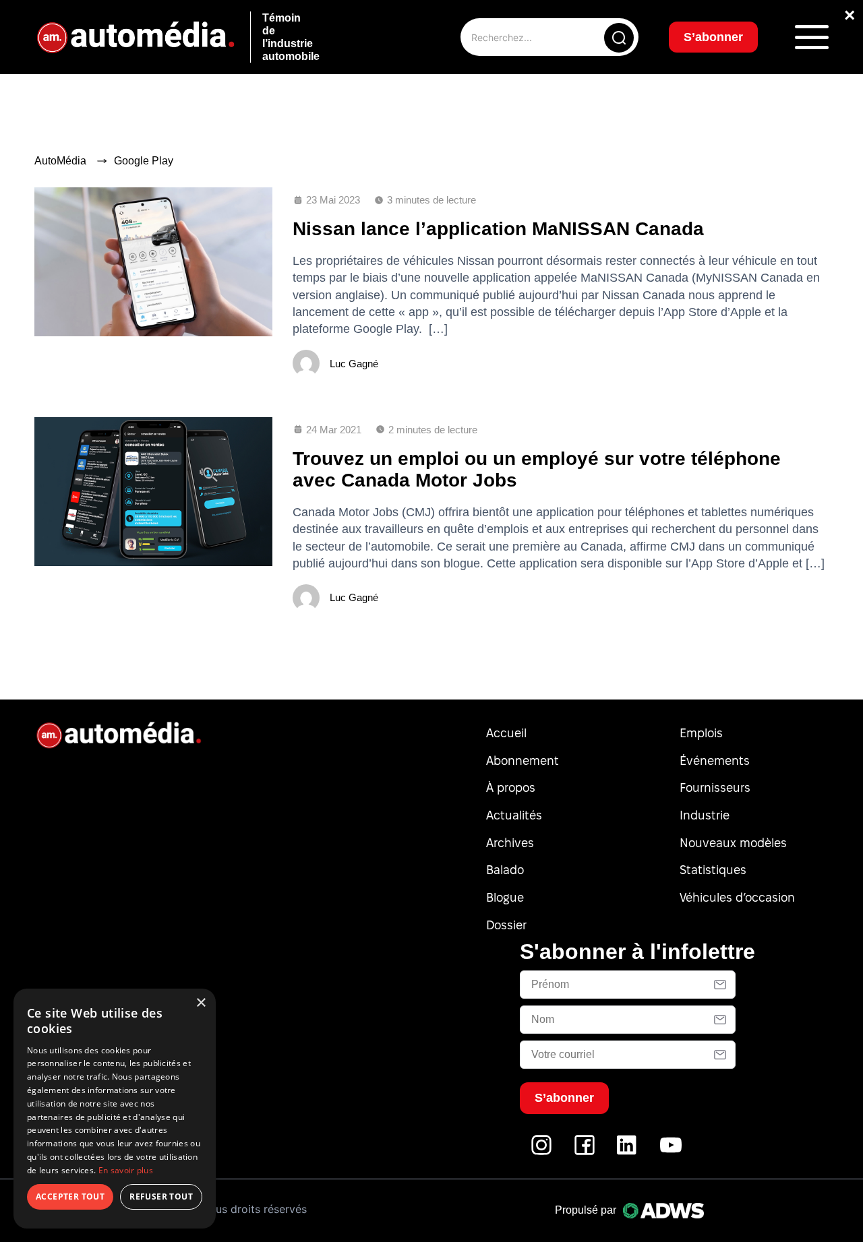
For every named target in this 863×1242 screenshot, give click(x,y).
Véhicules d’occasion (737, 897)
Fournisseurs (715, 787)
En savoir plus (125, 1170)
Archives (510, 842)
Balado (505, 869)
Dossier (506, 925)
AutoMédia (60, 160)
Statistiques (713, 869)
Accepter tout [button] (70, 1196)
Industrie (705, 815)
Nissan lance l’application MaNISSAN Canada (498, 228)
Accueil (506, 732)
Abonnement (522, 760)
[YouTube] (671, 1152)
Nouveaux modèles (733, 842)
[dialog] (114, 1109)
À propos (510, 787)
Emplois (701, 732)
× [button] (201, 1003)
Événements (715, 760)
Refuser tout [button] (161, 1196)
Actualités (514, 815)
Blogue (505, 897)
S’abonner (713, 37)
